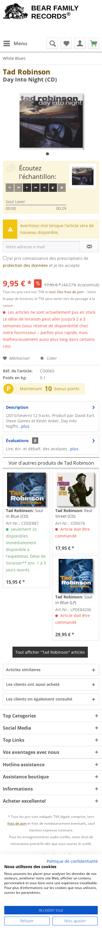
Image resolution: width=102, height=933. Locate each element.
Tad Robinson (26, 72)
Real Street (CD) (73, 513)
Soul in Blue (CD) (24, 513)
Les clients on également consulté (39, 699)
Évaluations (17, 440)
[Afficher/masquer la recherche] (52, 43)
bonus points (66, 388)
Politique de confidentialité (72, 861)
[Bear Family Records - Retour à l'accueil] (15, 12)
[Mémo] (66, 43)
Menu (20, 43)
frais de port (17, 823)
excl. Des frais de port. (67, 291)
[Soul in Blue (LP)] (75, 576)
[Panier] (93, 43)
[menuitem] (15, 43)
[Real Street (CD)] (75, 489)
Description (17, 407)
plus (25, 426)
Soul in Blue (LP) (73, 599)
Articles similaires (23, 669)
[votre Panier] (80, 43)
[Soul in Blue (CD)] (26, 489)
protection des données (25, 265)
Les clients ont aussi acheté (33, 684)
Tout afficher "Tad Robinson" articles (50, 652)
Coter (51, 358)
